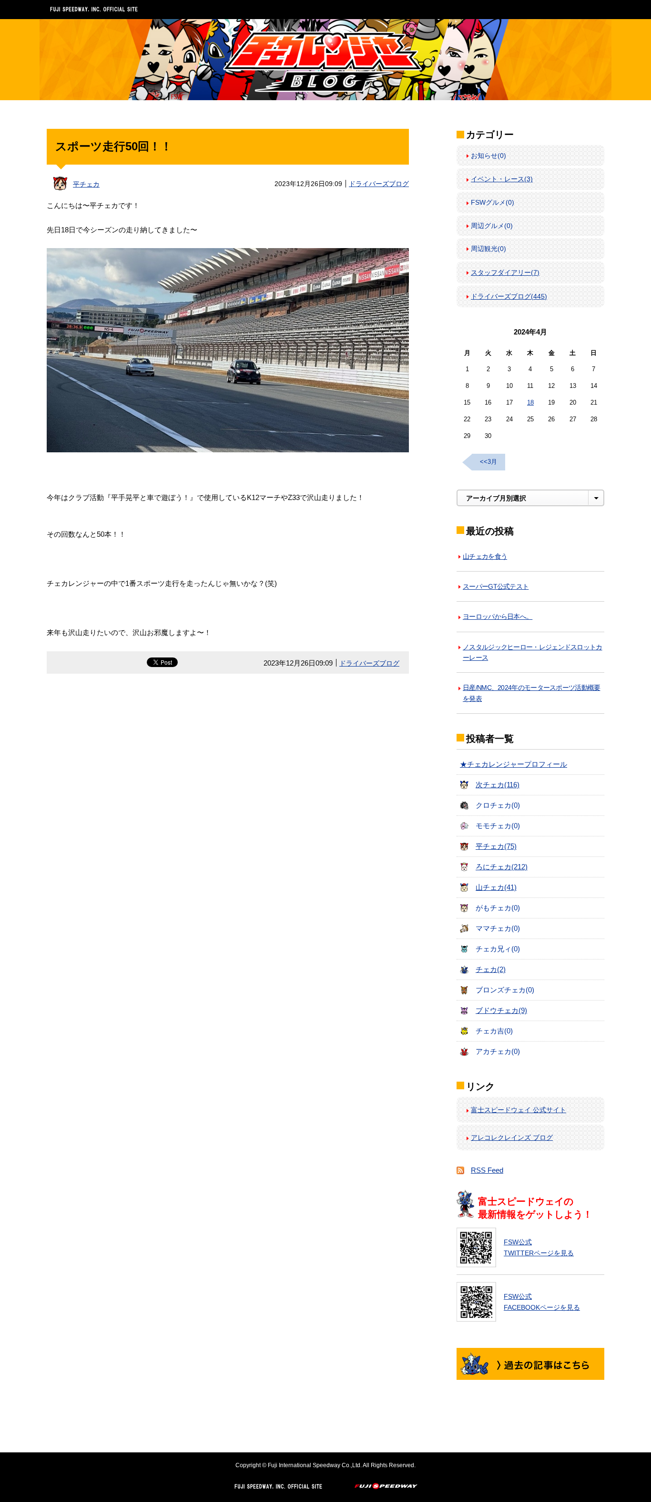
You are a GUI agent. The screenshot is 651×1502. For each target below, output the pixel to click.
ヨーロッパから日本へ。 (497, 616)
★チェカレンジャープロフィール (513, 764)
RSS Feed (487, 1170)
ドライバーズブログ (379, 184)
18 (530, 402)
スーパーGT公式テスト (496, 586)
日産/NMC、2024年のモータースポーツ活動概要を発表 (531, 693)
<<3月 (488, 461)
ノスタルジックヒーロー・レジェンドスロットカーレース (532, 652)
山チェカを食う (485, 556)
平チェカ (86, 184)
